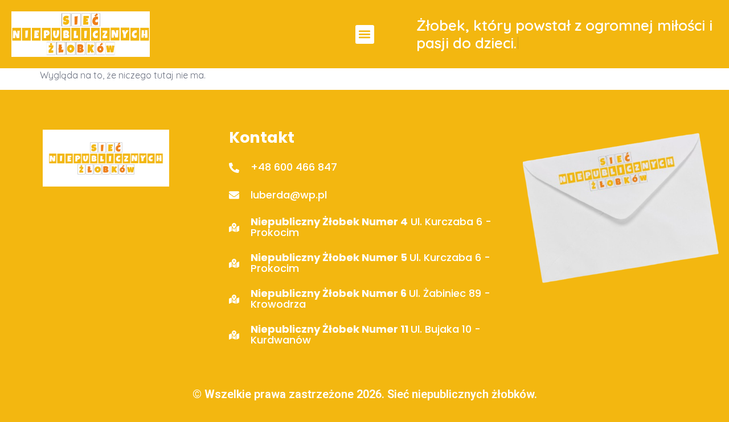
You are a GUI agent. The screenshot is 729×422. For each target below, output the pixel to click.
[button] (364, 34)
